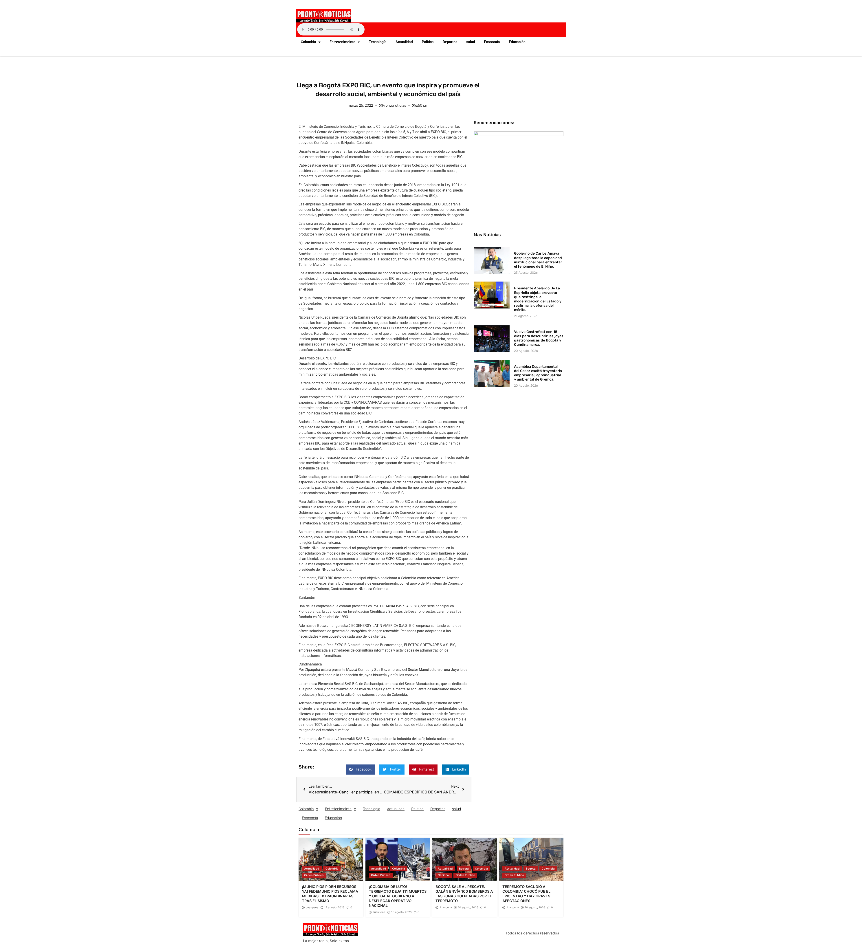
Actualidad (404, 42)
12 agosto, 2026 (334, 907)
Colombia (308, 42)
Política (428, 42)
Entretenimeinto (342, 42)
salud (470, 42)
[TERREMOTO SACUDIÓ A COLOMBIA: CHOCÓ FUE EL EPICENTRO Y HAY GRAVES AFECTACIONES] (531, 859)
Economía (492, 42)
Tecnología (378, 42)
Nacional (444, 875)
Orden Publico (314, 875)
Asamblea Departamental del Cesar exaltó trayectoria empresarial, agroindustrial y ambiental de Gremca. (538, 373)
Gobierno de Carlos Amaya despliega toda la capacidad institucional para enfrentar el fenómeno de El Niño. (538, 260)
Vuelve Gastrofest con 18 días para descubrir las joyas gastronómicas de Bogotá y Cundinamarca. (538, 338)
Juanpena (312, 907)
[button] (360, 769)
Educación (517, 42)
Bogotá (464, 868)
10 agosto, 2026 (401, 912)
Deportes (450, 42)
